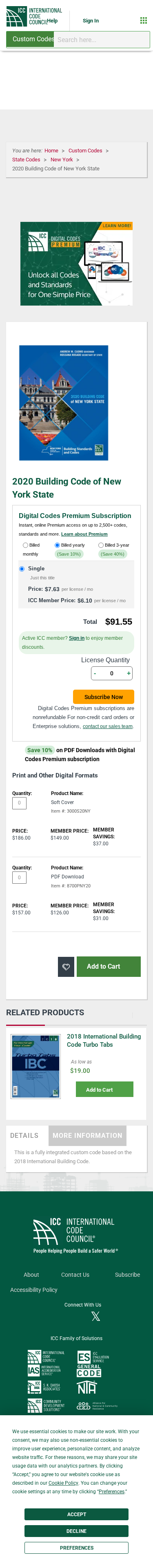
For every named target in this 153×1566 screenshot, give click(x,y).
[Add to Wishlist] (66, 967)
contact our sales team (108, 726)
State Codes (27, 159)
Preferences (76, 1548)
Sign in (76, 638)
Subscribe (127, 1274)
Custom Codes (86, 150)
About (31, 1274)
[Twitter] (96, 1317)
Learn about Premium (84, 534)
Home (52, 150)
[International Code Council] (35, 16)
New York (62, 159)
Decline (76, 1531)
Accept (76, 1514)
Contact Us (75, 1274)
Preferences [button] (111, 1492)
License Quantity (105, 660)
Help (53, 21)
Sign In (91, 21)
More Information (87, 1135)
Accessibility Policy (34, 1290)
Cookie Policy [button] (63, 1483)
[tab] (27, 1136)
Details (24, 1135)
